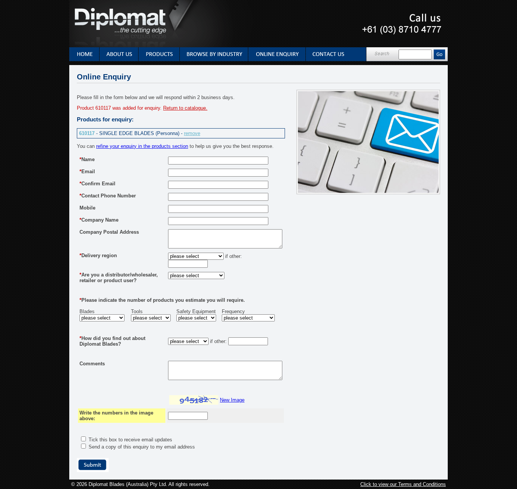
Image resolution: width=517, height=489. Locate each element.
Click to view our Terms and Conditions (403, 484)
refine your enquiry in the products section (142, 146)
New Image (232, 400)
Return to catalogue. (185, 108)
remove (192, 133)
